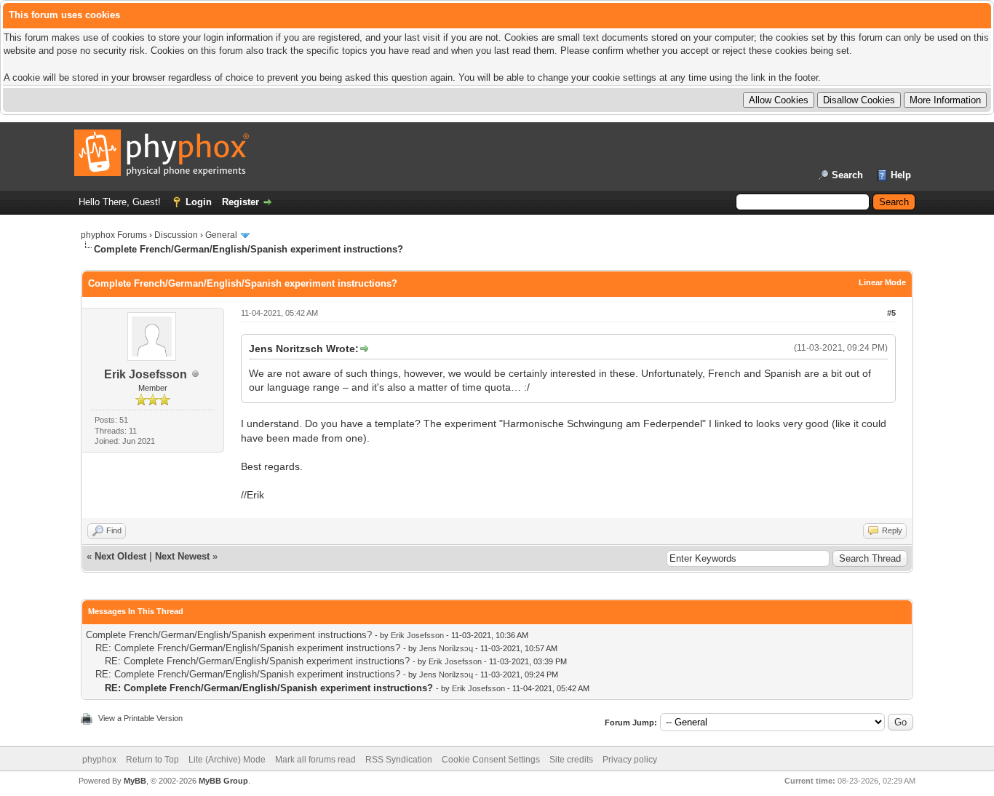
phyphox (99, 760)
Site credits (571, 760)
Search (847, 175)
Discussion (176, 235)
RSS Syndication (398, 760)
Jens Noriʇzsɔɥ (446, 648)
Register (240, 201)
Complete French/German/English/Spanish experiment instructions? (229, 634)
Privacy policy (630, 760)
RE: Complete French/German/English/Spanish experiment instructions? (247, 647)
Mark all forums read (315, 760)
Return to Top (152, 760)
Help (901, 175)
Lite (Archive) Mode (227, 760)
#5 (891, 313)
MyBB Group (223, 780)
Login (199, 201)
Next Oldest (120, 556)
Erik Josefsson (145, 374)
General (221, 235)
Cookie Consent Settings (491, 760)
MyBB (135, 780)
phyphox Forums (114, 235)
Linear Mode (882, 282)
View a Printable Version (140, 718)
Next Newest (182, 556)
